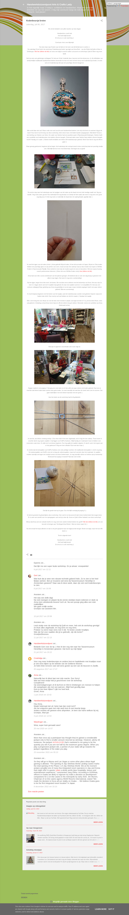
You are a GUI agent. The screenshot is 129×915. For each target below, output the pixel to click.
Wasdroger (38, 722)
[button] (101, 20)
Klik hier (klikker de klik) (42, 51)
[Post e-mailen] (31, 555)
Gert (36, 575)
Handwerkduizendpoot (43, 643)
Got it (111, 909)
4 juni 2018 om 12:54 (42, 716)
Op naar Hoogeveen (34, 828)
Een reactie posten (36, 792)
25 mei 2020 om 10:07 (43, 728)
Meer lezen (98, 822)
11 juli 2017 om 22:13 (43, 637)
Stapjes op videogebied (35, 806)
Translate (125, 6)
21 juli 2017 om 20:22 (43, 652)
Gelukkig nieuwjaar (34, 850)
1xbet (58, 770)
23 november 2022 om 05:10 (46, 752)
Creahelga (38, 658)
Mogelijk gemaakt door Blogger (65, 902)
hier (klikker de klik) (86, 271)
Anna (36, 675)
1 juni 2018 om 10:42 (42, 695)
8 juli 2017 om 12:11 (42, 569)
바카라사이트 (58, 742)
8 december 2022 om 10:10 (45, 786)
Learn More (101, 909)
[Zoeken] (105, 8)
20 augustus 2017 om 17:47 (45, 669)
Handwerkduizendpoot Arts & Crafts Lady (49, 4)
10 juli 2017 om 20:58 (43, 616)
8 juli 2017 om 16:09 (42, 588)
